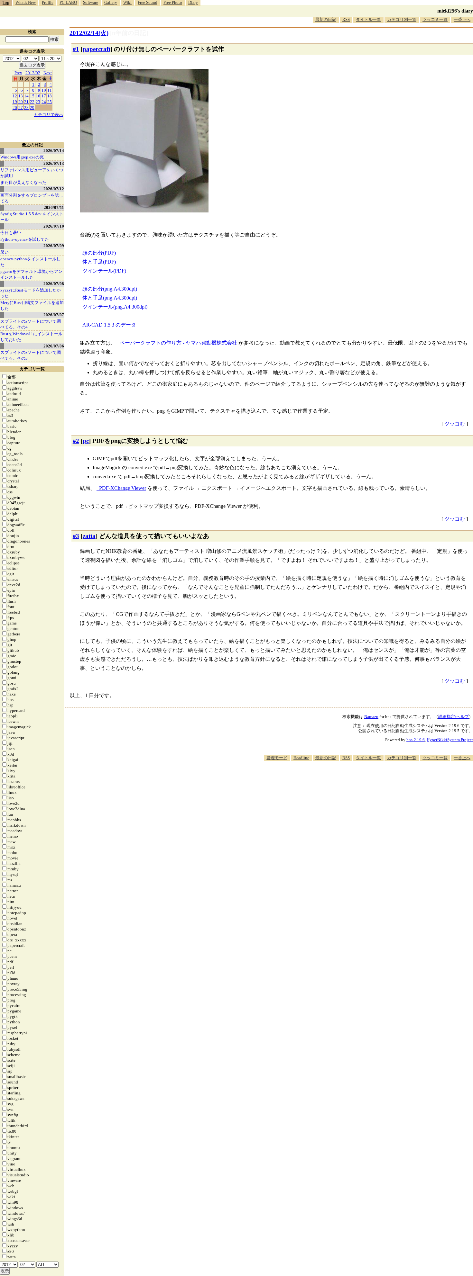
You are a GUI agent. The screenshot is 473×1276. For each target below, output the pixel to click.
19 (15, 101)
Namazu (371, 716)
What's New (25, 2)
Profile (47, 2)
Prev (18, 72)
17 (44, 96)
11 (49, 90)
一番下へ (462, 19)
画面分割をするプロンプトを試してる (31, 198)
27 (20, 107)
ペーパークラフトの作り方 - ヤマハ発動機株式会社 (178, 343)
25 (49, 101)
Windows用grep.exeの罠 (22, 157)
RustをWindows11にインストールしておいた (31, 336)
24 (44, 101)
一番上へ (462, 757)
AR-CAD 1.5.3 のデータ (109, 325)
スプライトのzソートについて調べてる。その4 (30, 324)
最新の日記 (325, 19)
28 (26, 107)
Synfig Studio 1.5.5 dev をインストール (31, 216)
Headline (301, 757)
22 (32, 101)
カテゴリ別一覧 (401, 19)
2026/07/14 (53, 150)
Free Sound (147, 2)
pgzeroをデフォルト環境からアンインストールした (31, 274)
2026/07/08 (53, 283)
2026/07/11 (54, 207)
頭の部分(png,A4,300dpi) (109, 289)
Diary (193, 2)
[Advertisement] (356, 780)
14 (26, 96)
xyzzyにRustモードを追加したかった (30, 293)
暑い (4, 252)
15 (32, 96)
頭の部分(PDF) (99, 253)
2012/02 (32, 72)
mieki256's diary (455, 10)
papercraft (96, 49)
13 (20, 96)
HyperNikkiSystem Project (450, 739)
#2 (76, 440)
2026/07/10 (53, 226)
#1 (76, 49)
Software (90, 2)
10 (44, 90)
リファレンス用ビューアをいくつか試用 (31, 172)
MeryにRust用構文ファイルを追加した (32, 305)
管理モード (276, 757)
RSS (346, 19)
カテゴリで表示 (48, 114)
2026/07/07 (53, 314)
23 (38, 101)
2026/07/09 (53, 245)
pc (86, 440)
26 (15, 107)
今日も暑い (10, 232)
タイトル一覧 (368, 19)
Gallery (110, 2)
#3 (76, 536)
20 (20, 101)
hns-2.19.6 (415, 739)
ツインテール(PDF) (104, 271)
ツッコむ (454, 424)
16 (38, 96)
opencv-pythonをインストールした (30, 261)
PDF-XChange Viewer (122, 488)
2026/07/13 (53, 163)
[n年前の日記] (129, 33)
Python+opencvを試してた (24, 239)
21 (26, 101)
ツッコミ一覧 (435, 19)
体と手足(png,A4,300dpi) (109, 298)
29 (32, 107)
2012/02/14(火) (89, 33)
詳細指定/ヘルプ (453, 716)
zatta (89, 536)
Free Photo (172, 2)
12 (15, 96)
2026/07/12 (53, 188)
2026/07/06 (53, 346)
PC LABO (68, 2)
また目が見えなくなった (23, 182)
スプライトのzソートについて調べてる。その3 (30, 355)
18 (49, 96)
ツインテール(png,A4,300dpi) (114, 307)
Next (47, 72)
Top (6, 2)
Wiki (127, 2)
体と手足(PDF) (99, 262)
